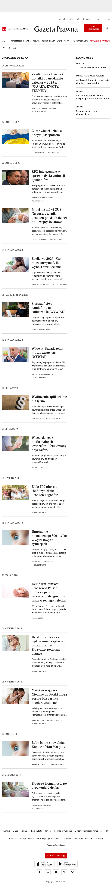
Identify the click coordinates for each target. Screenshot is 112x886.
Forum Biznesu (97, 839)
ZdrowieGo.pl (67, 839)
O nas (15, 831)
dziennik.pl (74, 19)
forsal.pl (86, 19)
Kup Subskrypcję (93, 28)
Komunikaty (36, 831)
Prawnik (79, 91)
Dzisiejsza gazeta (18, 29)
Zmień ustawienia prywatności (88, 831)
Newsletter (79, 839)
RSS (107, 831)
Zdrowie (79, 107)
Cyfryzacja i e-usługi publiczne (90, 76)
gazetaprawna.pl (54, 839)
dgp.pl (62, 19)
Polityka (80, 63)
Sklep (107, 19)
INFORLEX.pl (41, 839)
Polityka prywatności (63, 831)
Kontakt (6, 831)
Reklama (25, 831)
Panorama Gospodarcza (56, 845)
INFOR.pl (31, 839)
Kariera (48, 831)
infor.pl (98, 19)
